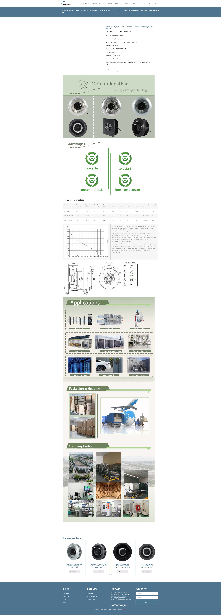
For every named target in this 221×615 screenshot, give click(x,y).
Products (96, 3)
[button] (112, 70)
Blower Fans (91, 599)
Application (70, 10)
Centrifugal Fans (92, 596)
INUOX (124, 609)
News (126, 3)
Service (117, 3)
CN (155, 3)
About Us (86, 3)
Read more (74, 572)
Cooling (77, 10)
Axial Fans (90, 593)
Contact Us (135, 3)
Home (64, 10)
